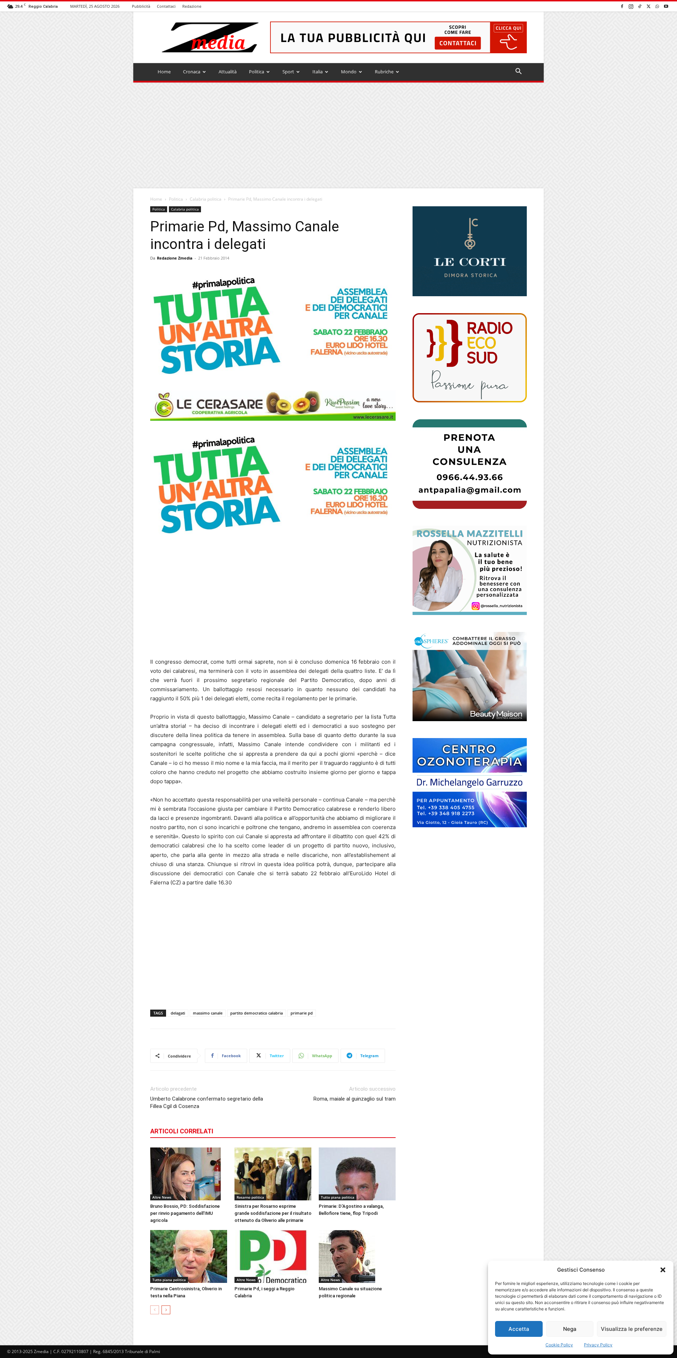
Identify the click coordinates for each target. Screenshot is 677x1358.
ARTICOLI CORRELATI (181, 1131)
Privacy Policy (598, 1344)
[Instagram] (631, 6)
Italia (317, 71)
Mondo (348, 71)
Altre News (161, 1197)
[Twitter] (648, 6)
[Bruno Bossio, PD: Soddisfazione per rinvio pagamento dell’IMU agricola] (188, 1173)
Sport (288, 71)
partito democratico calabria (256, 1013)
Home (164, 71)
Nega (570, 1329)
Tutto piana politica (337, 1197)
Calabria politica (205, 199)
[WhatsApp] (657, 6)
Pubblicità (141, 6)
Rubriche (384, 71)
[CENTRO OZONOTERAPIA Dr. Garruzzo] (470, 782)
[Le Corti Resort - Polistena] (470, 251)
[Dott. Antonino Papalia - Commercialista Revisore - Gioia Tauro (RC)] (470, 464)
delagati (178, 1013)
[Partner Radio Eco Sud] (470, 357)
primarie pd (302, 1013)
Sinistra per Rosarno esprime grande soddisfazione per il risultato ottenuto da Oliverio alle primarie (272, 1213)
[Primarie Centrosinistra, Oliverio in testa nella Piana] (188, 1256)
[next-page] (165, 1309)
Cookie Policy (559, 1344)
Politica (256, 71)
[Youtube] (666, 6)
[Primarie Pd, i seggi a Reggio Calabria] (272, 1256)
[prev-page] (154, 1309)
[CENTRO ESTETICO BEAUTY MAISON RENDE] (470, 676)
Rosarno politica (250, 1197)
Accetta (518, 1329)
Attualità (228, 71)
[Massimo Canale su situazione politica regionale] (357, 1256)
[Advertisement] (338, 135)
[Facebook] (622, 6)
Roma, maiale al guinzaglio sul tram (354, 1099)
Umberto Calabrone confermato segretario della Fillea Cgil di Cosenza (206, 1102)
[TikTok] (640, 6)
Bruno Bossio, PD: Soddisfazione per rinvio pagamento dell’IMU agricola (185, 1213)
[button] (662, 1269)
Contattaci (166, 6)
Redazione (191, 6)
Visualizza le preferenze (632, 1329)
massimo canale (207, 1013)
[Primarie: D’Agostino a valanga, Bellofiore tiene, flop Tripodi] (357, 1173)
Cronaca (191, 71)
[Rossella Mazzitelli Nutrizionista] (470, 570)
